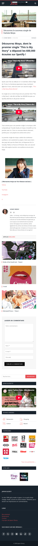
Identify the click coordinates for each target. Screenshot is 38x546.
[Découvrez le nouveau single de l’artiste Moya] (19, 18)
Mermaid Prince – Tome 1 (11, 311)
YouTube (4, 190)
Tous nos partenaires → (28, 462)
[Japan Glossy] (19, 3)
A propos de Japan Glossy (10, 520)
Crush (5, 286)
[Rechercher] (35, 3)
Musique (34, 38)
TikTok (4, 185)
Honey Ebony (7, 38)
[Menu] (3, 3)
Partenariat (5, 516)
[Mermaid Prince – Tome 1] (19, 299)
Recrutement (6, 514)
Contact (4, 518)
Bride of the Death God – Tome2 (12, 262)
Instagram (5, 194)
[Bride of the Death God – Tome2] (19, 250)
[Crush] (19, 275)
